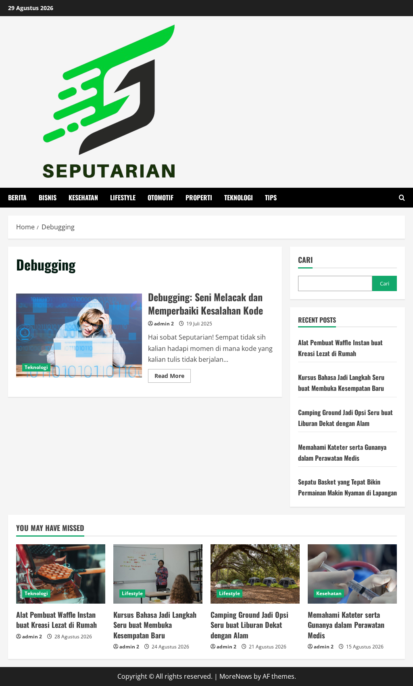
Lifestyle (123, 197)
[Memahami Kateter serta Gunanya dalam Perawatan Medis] (352, 574)
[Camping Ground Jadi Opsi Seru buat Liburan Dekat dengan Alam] (255, 574)
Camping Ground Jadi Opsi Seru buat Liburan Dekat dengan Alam (249, 624)
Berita (17, 197)
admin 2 (164, 323)
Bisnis (47, 197)
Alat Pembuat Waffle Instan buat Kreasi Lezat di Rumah (56, 619)
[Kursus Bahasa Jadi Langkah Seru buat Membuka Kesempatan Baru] (157, 574)
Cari (305, 260)
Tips (271, 197)
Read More (172, 377)
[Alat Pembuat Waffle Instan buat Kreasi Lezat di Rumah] (60, 574)
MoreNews (235, 676)
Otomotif (160, 197)
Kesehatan (83, 197)
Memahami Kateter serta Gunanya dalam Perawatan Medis (346, 624)
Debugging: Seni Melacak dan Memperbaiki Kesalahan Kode (79, 336)
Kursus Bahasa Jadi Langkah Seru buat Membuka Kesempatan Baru (154, 624)
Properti (199, 197)
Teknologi (238, 197)
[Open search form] (402, 198)
